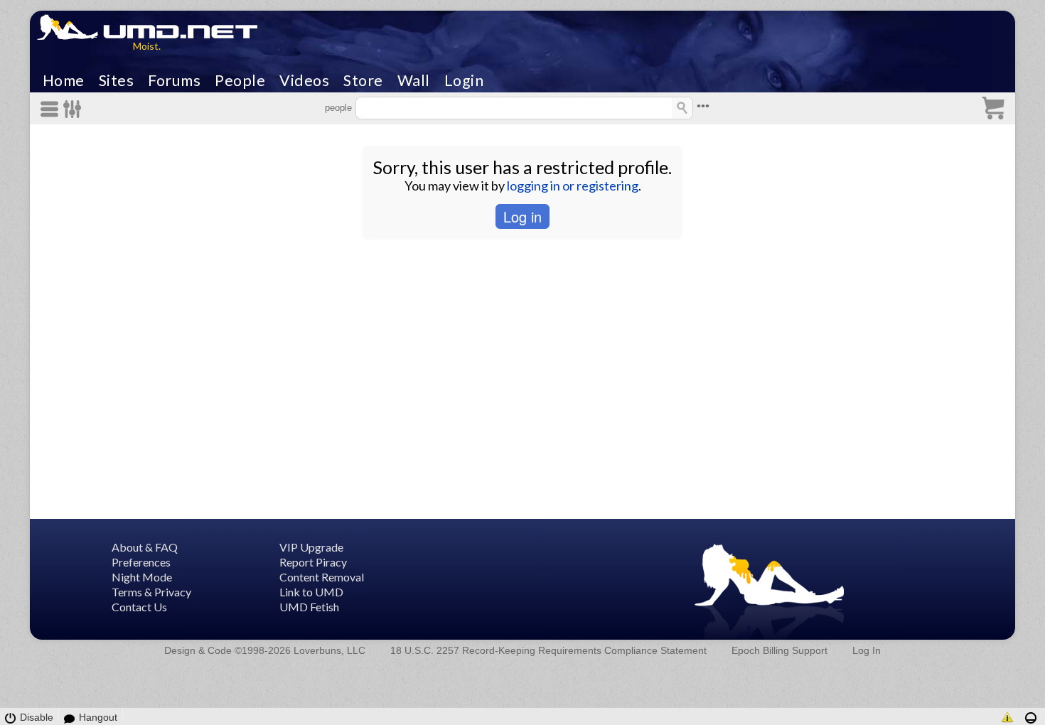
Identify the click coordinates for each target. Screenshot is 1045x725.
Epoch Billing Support (779, 650)
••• (703, 106)
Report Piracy (313, 562)
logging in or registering (572, 185)
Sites (116, 80)
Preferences (141, 562)
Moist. (147, 46)
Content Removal (321, 577)
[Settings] (72, 109)
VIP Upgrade (311, 547)
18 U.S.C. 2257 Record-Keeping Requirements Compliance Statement (548, 650)
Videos (304, 80)
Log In (866, 650)
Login (464, 80)
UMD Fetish (309, 606)
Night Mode (142, 577)
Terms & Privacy (151, 591)
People (240, 80)
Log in (522, 216)
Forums (174, 80)
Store (363, 80)
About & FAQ (145, 547)
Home (64, 80)
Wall (413, 80)
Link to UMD (311, 591)
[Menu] (52, 109)
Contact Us (139, 606)
